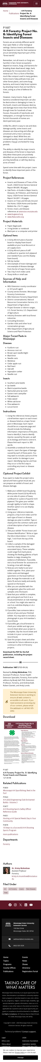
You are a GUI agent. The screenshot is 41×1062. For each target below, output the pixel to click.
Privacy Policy (20, 1052)
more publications (10, 834)
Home (5, 11)
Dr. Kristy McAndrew (21, 868)
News (24, 961)
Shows (25, 964)
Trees (6, 893)
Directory (26, 968)
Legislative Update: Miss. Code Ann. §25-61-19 (30, 1046)
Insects (21, 889)
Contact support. (29, 1031)
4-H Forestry (13, 889)
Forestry (6, 844)
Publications (14, 13)
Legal (4, 1038)
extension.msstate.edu (28, 211)
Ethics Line (6, 1041)
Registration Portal (30, 971)
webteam (17, 708)
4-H (5, 889)
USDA (24, 1038)
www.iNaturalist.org (15, 217)
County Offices (9, 968)
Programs (7, 964)
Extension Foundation (30, 1041)
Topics (6, 961)
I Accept (20, 1057)
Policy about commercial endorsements (7, 1046)
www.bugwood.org (15, 214)
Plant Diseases (31, 889)
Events (25, 957)
